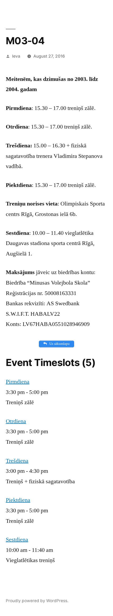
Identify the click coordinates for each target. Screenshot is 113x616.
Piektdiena (18, 500)
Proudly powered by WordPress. (37, 600)
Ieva (16, 56)
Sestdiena (17, 539)
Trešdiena (17, 460)
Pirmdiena (17, 381)
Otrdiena (16, 421)
